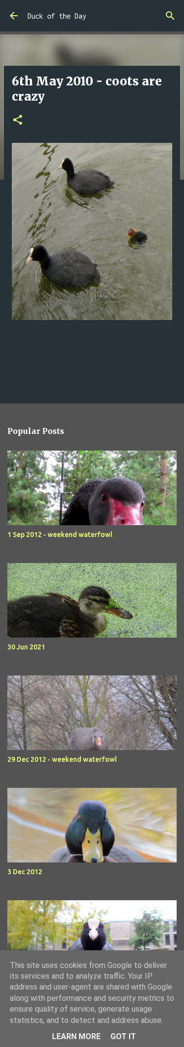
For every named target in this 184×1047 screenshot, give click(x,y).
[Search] (170, 15)
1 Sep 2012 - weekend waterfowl (59, 534)
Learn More (76, 1036)
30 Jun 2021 (26, 647)
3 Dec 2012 (24, 872)
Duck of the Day (56, 16)
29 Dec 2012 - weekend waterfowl (62, 759)
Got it (123, 1036)
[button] (18, 120)
